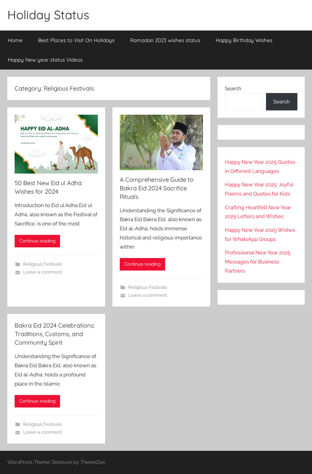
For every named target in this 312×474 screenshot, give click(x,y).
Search (233, 88)
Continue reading (37, 241)
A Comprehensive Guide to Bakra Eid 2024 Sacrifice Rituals (156, 188)
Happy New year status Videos (45, 59)
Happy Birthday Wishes (244, 40)
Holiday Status (48, 14)
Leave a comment (42, 272)
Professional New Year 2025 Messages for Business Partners (257, 262)
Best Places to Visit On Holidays (76, 40)
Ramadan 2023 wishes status (165, 40)
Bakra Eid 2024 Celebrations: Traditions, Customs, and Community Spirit (55, 333)
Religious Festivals (42, 264)
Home (15, 40)
